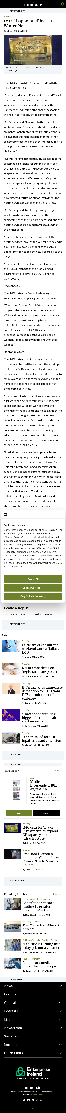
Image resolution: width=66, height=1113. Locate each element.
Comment (12, 994)
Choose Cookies (31, 587)
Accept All (33, 579)
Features (26, 959)
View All (56, 771)
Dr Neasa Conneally (31, 940)
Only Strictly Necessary (33, 596)
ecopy (33, 778)
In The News (28, 899)
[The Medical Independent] (62, 4)
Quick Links (13, 1053)
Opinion (45, 940)
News (8, 986)
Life (7, 1019)
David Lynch (30, 726)
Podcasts (11, 1011)
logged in (24, 614)
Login (19, 813)
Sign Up (46, 813)
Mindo (9, 31)
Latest (38, 899)
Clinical (10, 1003)
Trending (46, 899)
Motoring (27, 921)
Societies (11, 1036)
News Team (13, 1028)
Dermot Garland (36, 1094)
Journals (10, 1045)
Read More (57, 894)
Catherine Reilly (33, 676)
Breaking (8, 16)
